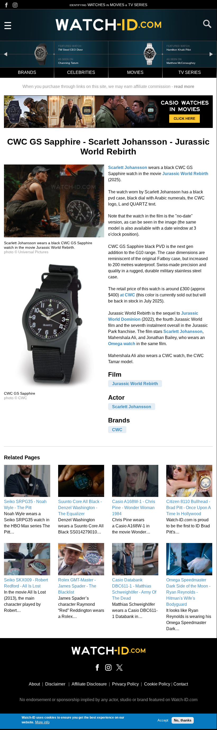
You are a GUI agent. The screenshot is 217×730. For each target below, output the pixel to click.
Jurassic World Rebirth (185, 173)
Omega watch (121, 343)
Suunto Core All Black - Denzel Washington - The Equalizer (80, 507)
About (34, 684)
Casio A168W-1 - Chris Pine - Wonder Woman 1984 (133, 507)
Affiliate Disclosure (89, 684)
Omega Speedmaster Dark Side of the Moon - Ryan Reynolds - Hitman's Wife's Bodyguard (188, 592)
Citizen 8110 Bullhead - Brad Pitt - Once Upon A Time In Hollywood (188, 507)
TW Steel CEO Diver (70, 49)
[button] (54, 236)
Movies (135, 72)
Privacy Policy (125, 684)
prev (5, 54)
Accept (163, 720)
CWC (117, 429)
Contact (180, 684)
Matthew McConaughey (181, 62)
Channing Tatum (68, 62)
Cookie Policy (157, 684)
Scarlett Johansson (127, 167)
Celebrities (81, 72)
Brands (27, 72)
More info (42, 722)
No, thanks (182, 720)
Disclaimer (55, 684)
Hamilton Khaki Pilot (179, 49)
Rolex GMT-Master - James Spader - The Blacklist (77, 586)
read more (184, 86)
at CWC (127, 295)
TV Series (189, 72)
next (211, 54)
